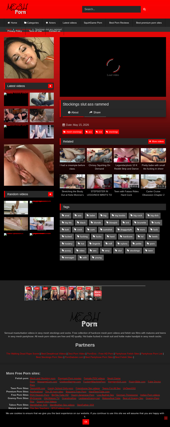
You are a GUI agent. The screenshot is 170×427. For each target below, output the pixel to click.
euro (142, 229)
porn (152, 243)
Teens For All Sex (111, 388)
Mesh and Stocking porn (42, 378)
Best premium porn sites (149, 22)
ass (90, 132)
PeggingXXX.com (117, 381)
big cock (137, 215)
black (82, 222)
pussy (68, 250)
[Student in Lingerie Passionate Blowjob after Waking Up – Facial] (42, 115)
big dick (155, 215)
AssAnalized (36, 391)
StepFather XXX (85, 404)
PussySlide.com (137, 381)
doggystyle (126, 229)
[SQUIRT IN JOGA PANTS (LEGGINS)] (42, 99)
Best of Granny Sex (133, 398)
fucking (84, 236)
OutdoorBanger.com (70, 381)
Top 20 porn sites (54, 391)
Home (14, 22)
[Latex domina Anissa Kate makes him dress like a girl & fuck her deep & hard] (16, 115)
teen (150, 250)
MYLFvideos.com (60, 408)
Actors (52, 22)
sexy (107, 250)
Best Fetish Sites (124, 357)
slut (100, 132)
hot (82, 243)
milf (110, 243)
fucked (68, 236)
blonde (97, 222)
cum (92, 229)
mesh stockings (74, 132)
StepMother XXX (38, 404)
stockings (113, 132)
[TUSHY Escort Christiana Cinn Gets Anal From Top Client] (16, 207)
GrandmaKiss (69, 398)
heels (155, 236)
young (98, 257)
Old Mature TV (51, 398)
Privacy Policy (14, 31)
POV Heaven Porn (39, 395)
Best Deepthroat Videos (53, 353)
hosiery (68, 243)
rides (82, 250)
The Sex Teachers (39, 408)
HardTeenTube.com (99, 391)
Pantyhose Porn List (151, 353)
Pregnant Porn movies (69, 378)
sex (94, 250)
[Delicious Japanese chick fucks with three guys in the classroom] (42, 240)
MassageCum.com (47, 381)
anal (67, 215)
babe (92, 215)
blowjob (113, 222)
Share (97, 112)
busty (157, 222)
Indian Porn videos (150, 395)
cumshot (107, 229)
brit (127, 222)
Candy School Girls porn (60, 388)
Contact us (54, 31)
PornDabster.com (74, 357)
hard (112, 236)
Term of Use (35, 31)
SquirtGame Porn (93, 22)
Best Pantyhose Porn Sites (99, 357)
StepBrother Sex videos (62, 404)
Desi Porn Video (76, 353)
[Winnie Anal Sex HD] (16, 132)
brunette (141, 222)
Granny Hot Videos (47, 401)
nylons (124, 243)
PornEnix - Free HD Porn (100, 353)
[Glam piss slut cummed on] (16, 240)
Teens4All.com (37, 388)
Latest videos (70, 22)
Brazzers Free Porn (76, 391)
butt (67, 229)
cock (79, 229)
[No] (166, 418)
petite (138, 243)
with (85, 257)
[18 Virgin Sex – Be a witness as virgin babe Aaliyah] (42, 207)
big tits (68, 222)
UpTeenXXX (129, 388)
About (74, 112)
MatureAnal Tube (111, 398)
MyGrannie (36, 398)
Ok (86, 422)
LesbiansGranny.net (89, 398)
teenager (69, 257)
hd (142, 236)
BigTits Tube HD (60, 395)
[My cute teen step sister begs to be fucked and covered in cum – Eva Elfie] (42, 132)
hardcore (127, 236)
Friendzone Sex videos (88, 388)
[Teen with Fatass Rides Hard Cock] (42, 224)
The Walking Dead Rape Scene (22, 353)
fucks (98, 236)
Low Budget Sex (105, 395)
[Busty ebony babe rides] (16, 99)
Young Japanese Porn (82, 395)
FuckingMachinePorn (94, 381)
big (104, 215)
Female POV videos (94, 378)
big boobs (120, 215)
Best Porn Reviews (119, 22)
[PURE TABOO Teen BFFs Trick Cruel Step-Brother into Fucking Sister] (16, 224)
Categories (33, 22)
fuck (155, 229)
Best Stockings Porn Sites (49, 357)
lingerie (96, 243)
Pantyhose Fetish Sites (127, 353)
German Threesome (127, 395)
